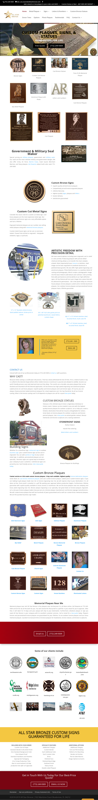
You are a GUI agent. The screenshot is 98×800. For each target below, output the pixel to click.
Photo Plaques (47, 18)
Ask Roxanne (32, 164)
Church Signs (38, 568)
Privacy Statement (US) (42, 792)
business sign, (14, 453)
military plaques (28, 157)
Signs (46, 11)
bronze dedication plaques (79, 476)
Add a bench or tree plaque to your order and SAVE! (41, 4)
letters (77, 193)
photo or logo (30, 455)
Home (24, 11)
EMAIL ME (71, 348)
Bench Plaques (38, 543)
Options (37, 18)
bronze (75, 263)
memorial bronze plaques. (34, 227)
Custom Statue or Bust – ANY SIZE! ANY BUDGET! (77, 4)
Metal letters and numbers (69, 432)
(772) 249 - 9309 (71, 341)
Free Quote (40, 45)
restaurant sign (34, 450)
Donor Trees (26, 18)
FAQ (68, 18)
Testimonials (59, 18)
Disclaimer (13, 792)
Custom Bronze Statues (78, 11)
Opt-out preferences (25, 792)
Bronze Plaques (80, 543)
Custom (14, 593)
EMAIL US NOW (58, 784)
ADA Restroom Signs (18, 521)
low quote (68, 393)
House (56, 593)
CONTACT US (16, 369)
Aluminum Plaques (80, 521)
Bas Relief (18, 543)
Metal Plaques (34, 11)
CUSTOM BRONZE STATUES (58, 400)
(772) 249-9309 (56, 45)
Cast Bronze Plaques (18, 568)
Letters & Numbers (59, 11)
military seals (50, 157)
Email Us (40, 633)
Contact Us (76, 18)
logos (64, 193)
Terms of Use (56, 792)
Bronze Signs (21, 593)
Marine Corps (33, 162)
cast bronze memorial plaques (30, 479)
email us (54, 373)
